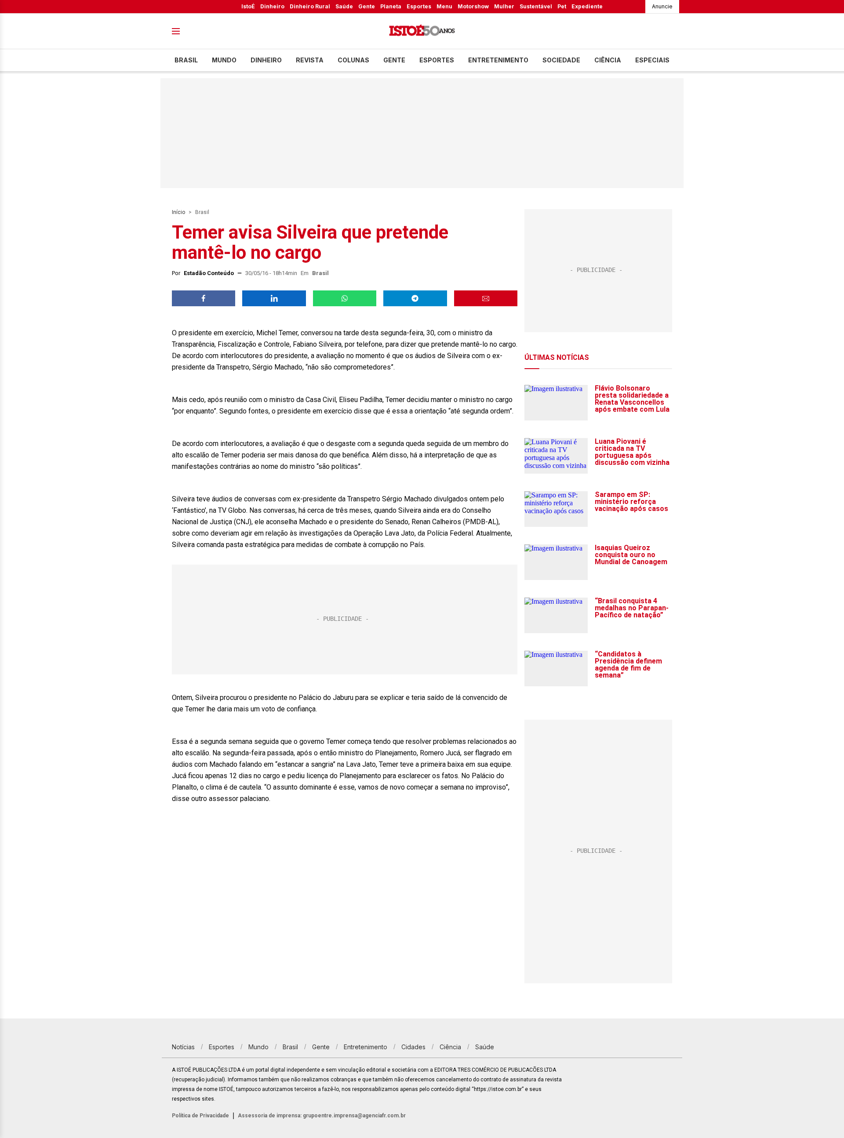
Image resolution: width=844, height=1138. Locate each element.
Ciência (607, 60)
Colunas (353, 60)
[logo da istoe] (422, 31)
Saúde (344, 6)
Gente (366, 6)
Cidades (413, 1047)
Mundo (224, 60)
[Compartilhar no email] (485, 298)
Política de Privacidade (200, 1116)
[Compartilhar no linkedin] (274, 298)
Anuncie (662, 6)
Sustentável (536, 6)
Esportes (419, 6)
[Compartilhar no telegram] (415, 298)
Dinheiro (272, 6)
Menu (444, 6)
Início (178, 212)
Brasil (186, 60)
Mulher (504, 6)
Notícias (183, 1047)
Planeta (390, 6)
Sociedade (561, 60)
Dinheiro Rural (310, 6)
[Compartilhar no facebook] (203, 298)
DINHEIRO (266, 60)
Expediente (587, 6)
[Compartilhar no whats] (344, 298)
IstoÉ (248, 6)
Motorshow (473, 6)
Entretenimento (498, 60)
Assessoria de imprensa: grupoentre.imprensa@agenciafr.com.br (322, 1116)
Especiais (652, 60)
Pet (561, 6)
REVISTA (310, 60)
